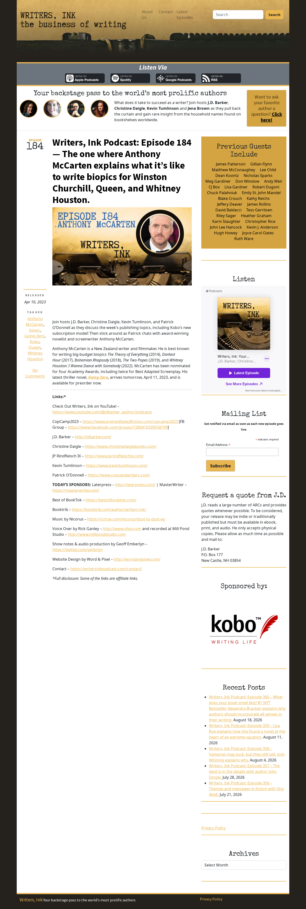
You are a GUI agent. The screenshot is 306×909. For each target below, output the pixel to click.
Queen (34, 347)
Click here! (271, 117)
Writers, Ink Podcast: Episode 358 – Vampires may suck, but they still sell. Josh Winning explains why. (247, 754)
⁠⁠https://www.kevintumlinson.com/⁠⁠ (117, 465)
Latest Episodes (185, 14)
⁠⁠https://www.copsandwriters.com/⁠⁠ (119, 475)
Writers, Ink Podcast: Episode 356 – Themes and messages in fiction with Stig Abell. (246, 788)
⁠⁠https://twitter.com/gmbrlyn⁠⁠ (77, 549)
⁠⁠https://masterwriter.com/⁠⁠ (75, 490)
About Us (147, 14)
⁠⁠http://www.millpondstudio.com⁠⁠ (97, 534)
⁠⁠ (98, 377)
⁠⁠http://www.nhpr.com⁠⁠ (122, 528)
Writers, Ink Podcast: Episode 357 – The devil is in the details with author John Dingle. (244, 771)
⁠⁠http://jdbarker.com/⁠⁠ (93, 436)
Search (274, 14)
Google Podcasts (176, 78)
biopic (34, 330)
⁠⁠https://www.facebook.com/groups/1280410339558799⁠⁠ (118, 427)
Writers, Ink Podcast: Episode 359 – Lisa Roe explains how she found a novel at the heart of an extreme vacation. (247, 731)
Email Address (218, 445)
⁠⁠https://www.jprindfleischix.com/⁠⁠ (114, 456)
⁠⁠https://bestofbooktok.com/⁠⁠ (111, 500)
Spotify (130, 78)
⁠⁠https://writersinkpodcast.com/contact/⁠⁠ (106, 568)
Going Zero (34, 336)
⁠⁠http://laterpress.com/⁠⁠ (135, 484)
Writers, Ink (31, 900)
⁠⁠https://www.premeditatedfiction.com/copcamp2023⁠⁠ (130, 421)
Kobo (34, 341)
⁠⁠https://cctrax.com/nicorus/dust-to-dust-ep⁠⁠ (126, 519)
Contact (166, 11)
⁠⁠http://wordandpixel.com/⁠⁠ (137, 559)
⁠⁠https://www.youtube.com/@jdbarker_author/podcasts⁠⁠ (102, 412)
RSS (221, 78)
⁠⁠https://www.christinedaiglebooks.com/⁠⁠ (121, 446)
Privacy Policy (213, 828)
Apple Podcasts (85, 78)
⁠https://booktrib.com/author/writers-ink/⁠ (109, 509)
